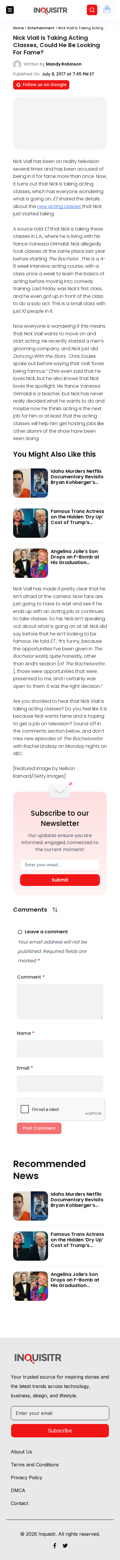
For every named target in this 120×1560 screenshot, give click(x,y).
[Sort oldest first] (55, 910)
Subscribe (60, 1430)
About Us (21, 1452)
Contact (19, 1503)
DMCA (18, 1490)
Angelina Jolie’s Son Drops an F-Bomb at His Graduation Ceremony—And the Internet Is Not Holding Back (77, 565)
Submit (60, 880)
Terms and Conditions (35, 1465)
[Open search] (92, 10)
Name (26, 1033)
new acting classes (59, 206)
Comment (31, 977)
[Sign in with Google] (107, 9)
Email (25, 1068)
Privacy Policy (26, 1477)
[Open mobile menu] (10, 10)
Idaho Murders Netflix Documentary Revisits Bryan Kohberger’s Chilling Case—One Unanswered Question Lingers (77, 485)
